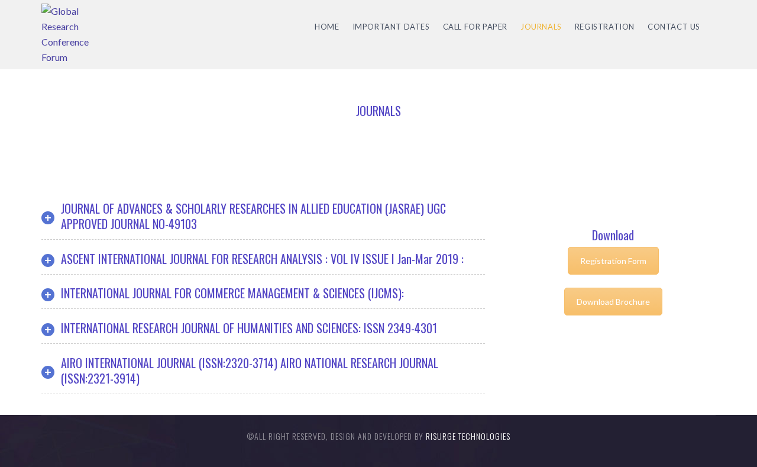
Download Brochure (613, 302)
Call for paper (475, 26)
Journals (541, 26)
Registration (605, 26)
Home (327, 26)
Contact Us (674, 26)
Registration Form (613, 261)
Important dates (391, 26)
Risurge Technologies (468, 436)
